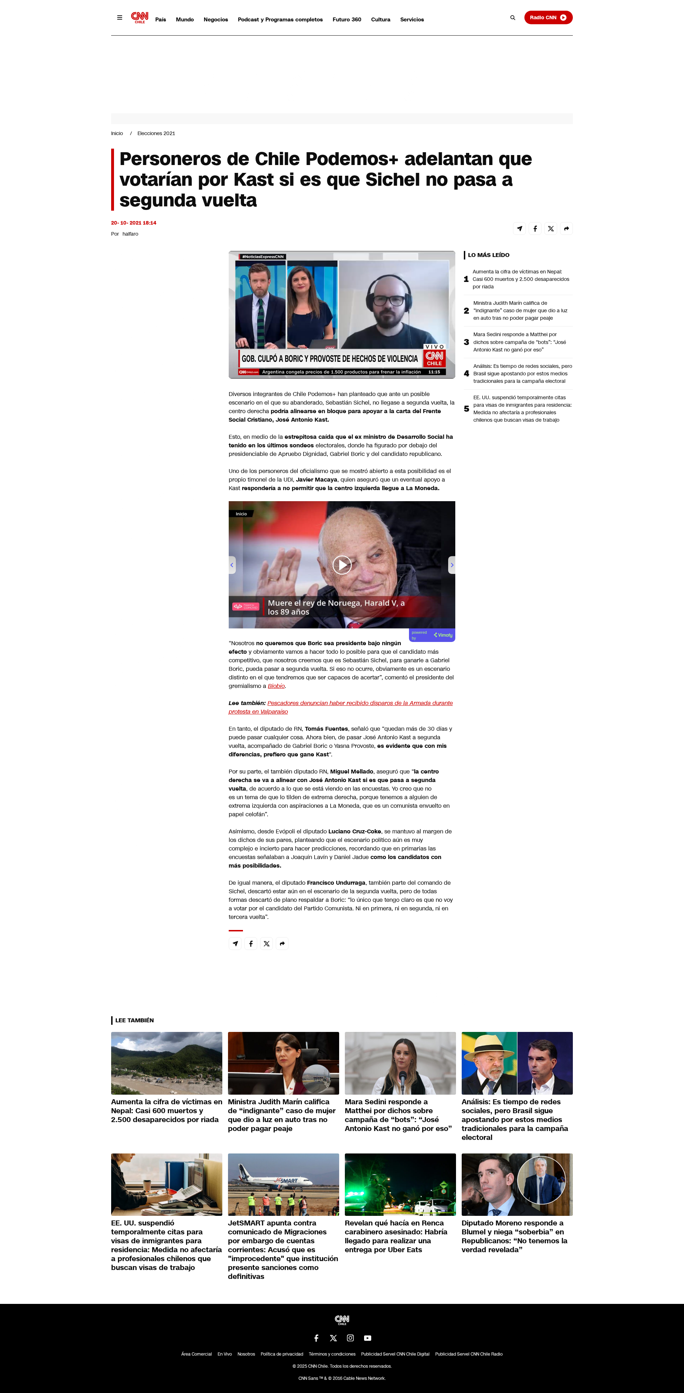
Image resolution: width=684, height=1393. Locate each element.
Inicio (117, 133)
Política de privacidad (282, 1354)
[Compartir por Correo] (519, 228)
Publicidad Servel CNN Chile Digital (395, 1354)
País (160, 19)
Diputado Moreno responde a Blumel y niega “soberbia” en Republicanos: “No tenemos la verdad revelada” (515, 1236)
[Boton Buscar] (513, 17)
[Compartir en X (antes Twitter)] (550, 228)
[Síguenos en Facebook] (316, 1338)
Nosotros (246, 1354)
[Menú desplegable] (119, 17)
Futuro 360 (347, 19)
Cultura (380, 19)
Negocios (216, 19)
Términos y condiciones (332, 1354)
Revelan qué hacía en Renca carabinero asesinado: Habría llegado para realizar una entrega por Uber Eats (396, 1236)
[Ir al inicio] (139, 18)
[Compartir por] (566, 228)
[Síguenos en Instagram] (350, 1338)
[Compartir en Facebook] (535, 228)
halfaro (130, 233)
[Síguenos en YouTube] (367, 1338)
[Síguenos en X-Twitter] (333, 1338)
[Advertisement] (164, 659)
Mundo (185, 19)
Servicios (412, 19)
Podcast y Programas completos (280, 19)
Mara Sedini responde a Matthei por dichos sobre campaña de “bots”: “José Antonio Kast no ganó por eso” (519, 342)
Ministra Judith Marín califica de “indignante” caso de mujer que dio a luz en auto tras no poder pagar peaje (520, 310)
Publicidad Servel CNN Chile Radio (469, 1354)
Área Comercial (196, 1354)
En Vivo (225, 1354)
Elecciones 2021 (156, 133)
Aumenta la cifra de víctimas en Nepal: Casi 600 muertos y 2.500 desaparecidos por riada (521, 279)
